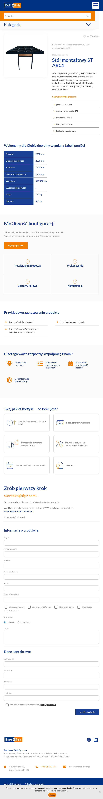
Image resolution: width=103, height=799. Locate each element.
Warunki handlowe (12, 784)
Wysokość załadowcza (11, 594)
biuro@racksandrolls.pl (79, 766)
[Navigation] (95, 5)
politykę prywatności (48, 705)
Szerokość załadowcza (11, 572)
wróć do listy (93, 36)
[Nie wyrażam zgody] (99, 792)
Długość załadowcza (10, 549)
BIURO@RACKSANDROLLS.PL (19, 511)
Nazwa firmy (8, 670)
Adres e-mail (8, 682)
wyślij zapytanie (15, 245)
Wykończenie (8, 617)
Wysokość (7, 583)
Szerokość (7, 560)
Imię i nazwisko (9, 659)
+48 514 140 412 (48, 766)
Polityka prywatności (34, 784)
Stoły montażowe (76, 44)
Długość (6, 538)
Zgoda (52, 795)
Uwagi (6, 628)
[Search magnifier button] (88, 16)
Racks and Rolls (59, 44)
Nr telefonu (7, 693)
